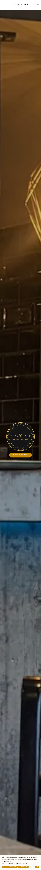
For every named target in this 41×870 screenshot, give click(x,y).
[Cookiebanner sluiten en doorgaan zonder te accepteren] (37, 867)
